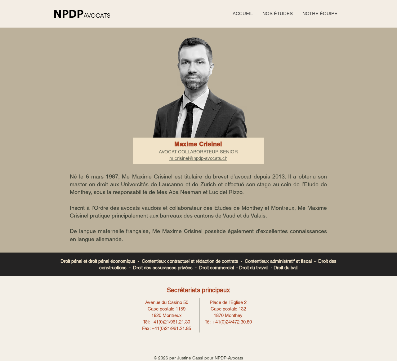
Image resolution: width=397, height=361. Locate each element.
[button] (277, 14)
